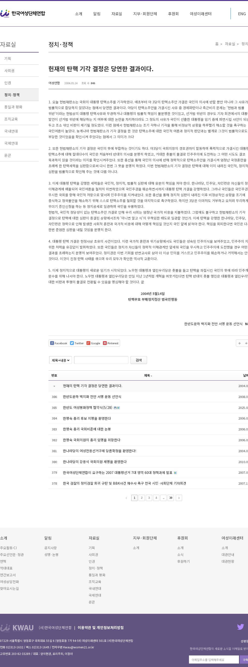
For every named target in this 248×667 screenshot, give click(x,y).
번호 (54, 375)
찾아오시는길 (9, 588)
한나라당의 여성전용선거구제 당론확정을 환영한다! (99, 450)
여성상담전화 (9, 581)
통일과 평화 (13, 106)
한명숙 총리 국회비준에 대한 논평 (87, 429)
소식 (180, 554)
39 (170, 498)
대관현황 (228, 561)
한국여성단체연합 (23, 13)
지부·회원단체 (145, 13)
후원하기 (183, 561)
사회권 (9, 70)
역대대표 (6, 568)
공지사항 (50, 547)
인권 (7, 82)
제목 (147, 375)
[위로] (239, 343)
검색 (139, 360)
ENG (242, 13)
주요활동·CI (8, 547)
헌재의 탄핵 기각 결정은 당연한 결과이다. (101, 68)
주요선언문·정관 (12, 554)
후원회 (173, 13)
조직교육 (11, 118)
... (163, 498)
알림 (97, 13)
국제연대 (11, 143)
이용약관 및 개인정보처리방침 (101, 627)
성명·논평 (51, 554)
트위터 (240, 626)
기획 (7, 58)
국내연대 (11, 131)
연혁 (3, 561)
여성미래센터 (201, 13)
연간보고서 (8, 574)
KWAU (17, 627)
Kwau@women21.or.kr (78, 647)
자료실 (116, 13)
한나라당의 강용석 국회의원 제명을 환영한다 (95, 461)
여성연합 (54, 83)
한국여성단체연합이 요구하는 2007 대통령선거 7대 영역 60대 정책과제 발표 (118, 472)
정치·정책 (12, 94)
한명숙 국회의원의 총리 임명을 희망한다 (91, 439)
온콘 (7, 155)
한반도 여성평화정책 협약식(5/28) (88, 407)
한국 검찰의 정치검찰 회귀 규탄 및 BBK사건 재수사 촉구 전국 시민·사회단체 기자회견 (124, 483)
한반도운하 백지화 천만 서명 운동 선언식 (92, 396)
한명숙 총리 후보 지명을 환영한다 (87, 418)
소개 (78, 13)
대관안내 (228, 554)
